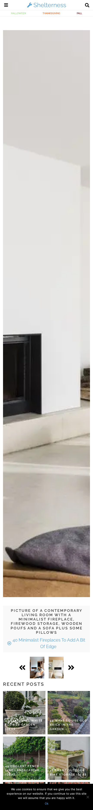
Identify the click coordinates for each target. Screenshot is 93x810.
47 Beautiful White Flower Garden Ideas (24, 725)
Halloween (18, 13)
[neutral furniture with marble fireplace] (56, 667)
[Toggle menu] (6, 5)
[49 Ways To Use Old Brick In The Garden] (69, 712)
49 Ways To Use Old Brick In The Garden (68, 725)
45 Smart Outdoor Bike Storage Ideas (68, 772)
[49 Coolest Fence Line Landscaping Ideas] (24, 758)
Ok (46, 803)
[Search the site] (87, 6)
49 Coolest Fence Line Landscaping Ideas (22, 770)
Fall (79, 13)
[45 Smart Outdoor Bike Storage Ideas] (69, 758)
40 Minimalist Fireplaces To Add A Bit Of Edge (48, 643)
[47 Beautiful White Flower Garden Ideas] (24, 712)
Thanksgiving (51, 13)
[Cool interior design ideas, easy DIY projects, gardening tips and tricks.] (46, 7)
